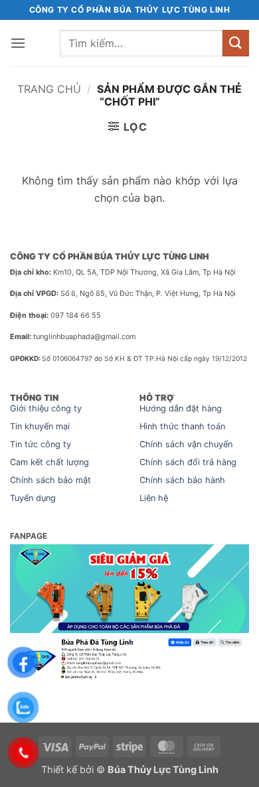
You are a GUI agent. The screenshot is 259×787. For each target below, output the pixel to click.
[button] (18, 43)
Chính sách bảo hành (182, 480)
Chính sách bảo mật (50, 480)
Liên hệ (153, 498)
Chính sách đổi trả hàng (187, 462)
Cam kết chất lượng (49, 462)
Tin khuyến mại (40, 426)
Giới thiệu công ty (46, 408)
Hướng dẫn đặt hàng (180, 408)
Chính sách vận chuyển (185, 444)
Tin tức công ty (40, 444)
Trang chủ (49, 89)
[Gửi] (235, 43)
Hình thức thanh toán (182, 426)
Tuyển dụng (33, 498)
